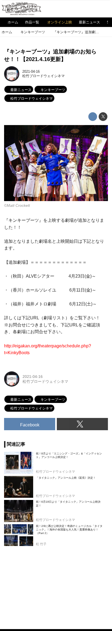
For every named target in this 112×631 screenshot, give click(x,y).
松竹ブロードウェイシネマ (43, 76)
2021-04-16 (31, 71)
